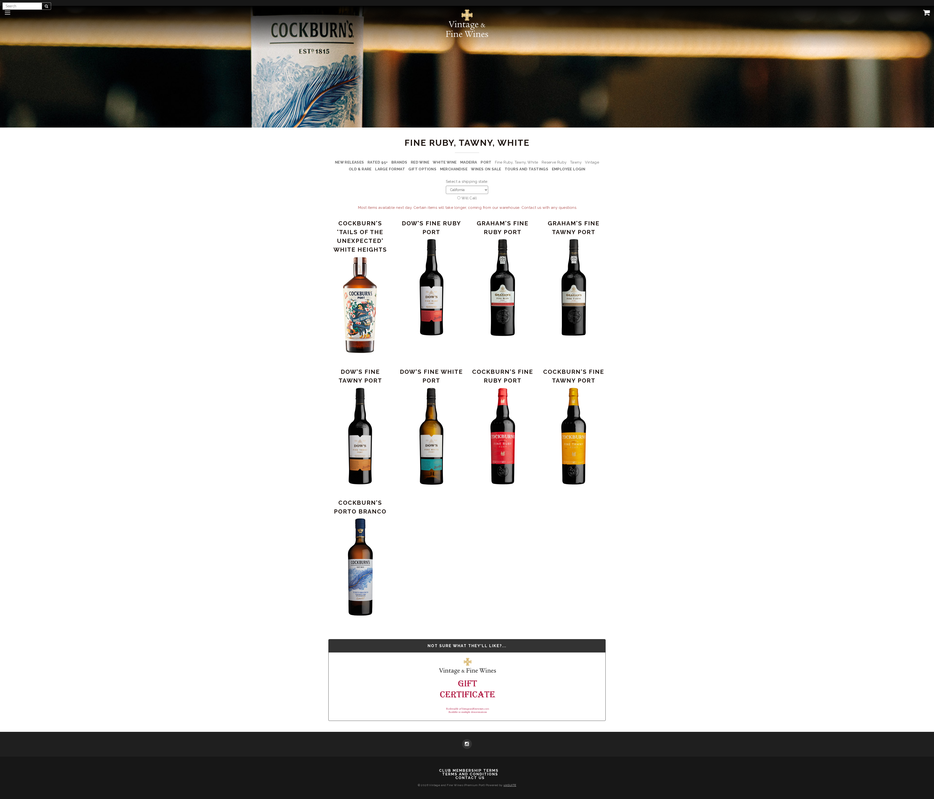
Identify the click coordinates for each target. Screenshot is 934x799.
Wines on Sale (486, 169)
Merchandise (453, 169)
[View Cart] (925, 12)
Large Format (390, 169)
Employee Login (568, 169)
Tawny (576, 162)
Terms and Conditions (470, 774)
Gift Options (422, 169)
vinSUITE (509, 785)
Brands (399, 162)
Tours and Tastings (526, 169)
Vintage (592, 162)
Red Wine (420, 162)
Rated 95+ (378, 162)
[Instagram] (467, 744)
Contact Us (470, 778)
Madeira (468, 162)
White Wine (445, 162)
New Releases (349, 162)
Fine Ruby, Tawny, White (516, 162)
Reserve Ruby (554, 162)
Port (486, 162)
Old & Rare (360, 169)
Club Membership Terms (469, 770)
